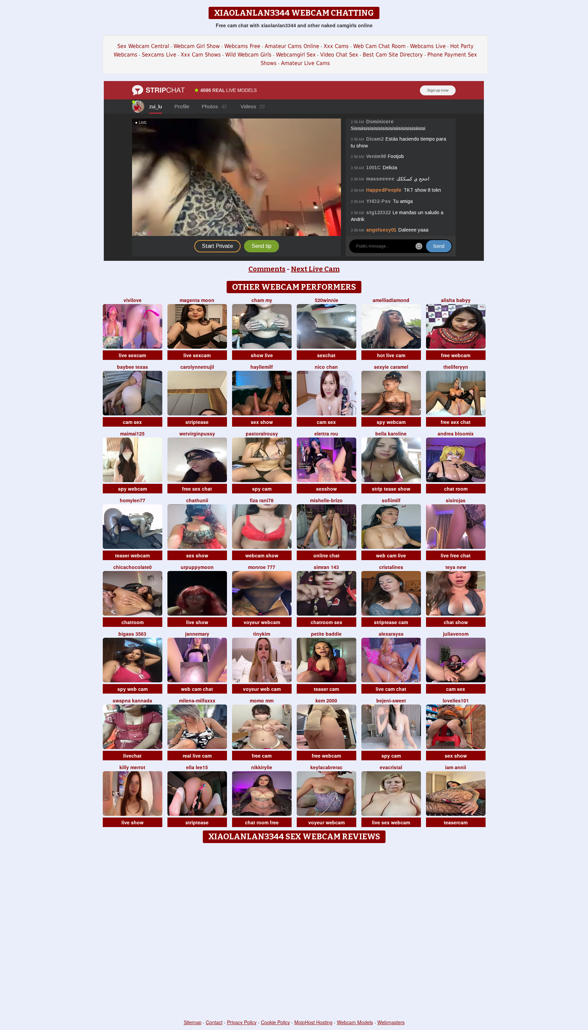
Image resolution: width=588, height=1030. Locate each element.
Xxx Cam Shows (201, 54)
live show (197, 622)
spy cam (262, 488)
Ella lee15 (197, 767)
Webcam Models (355, 1022)
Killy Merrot (132, 767)
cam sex (132, 421)
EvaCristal (391, 767)
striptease (197, 421)
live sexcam (132, 355)
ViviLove (133, 300)
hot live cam (391, 355)
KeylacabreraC (326, 767)
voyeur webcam (262, 622)
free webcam (455, 355)
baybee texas (132, 366)
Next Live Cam (315, 269)
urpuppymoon (197, 567)
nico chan (326, 366)
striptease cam (391, 622)
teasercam (456, 822)
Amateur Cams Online (292, 46)
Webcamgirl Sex (296, 54)
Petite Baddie (326, 633)
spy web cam (132, 688)
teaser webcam (132, 555)
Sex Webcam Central (143, 46)
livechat (132, 755)
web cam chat (197, 688)
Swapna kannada (132, 700)
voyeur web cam (262, 688)
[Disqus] (294, 931)
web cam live (391, 555)
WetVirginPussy (197, 433)
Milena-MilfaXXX (197, 700)
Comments (266, 269)
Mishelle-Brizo (326, 500)
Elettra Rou (326, 433)
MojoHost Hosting (313, 1022)
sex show (262, 421)
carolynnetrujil (197, 366)
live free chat (456, 555)
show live (262, 355)
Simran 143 (326, 567)
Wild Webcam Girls (248, 54)
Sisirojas (456, 500)
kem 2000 (326, 700)
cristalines (391, 567)
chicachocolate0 (132, 567)
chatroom (132, 622)
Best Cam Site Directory (393, 54)
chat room (456, 488)
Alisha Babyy (456, 300)
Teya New (455, 567)
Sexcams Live (159, 54)
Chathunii (197, 500)
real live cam (197, 755)
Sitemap (192, 1022)
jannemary (197, 633)
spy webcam (391, 421)
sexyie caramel (391, 366)
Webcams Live (428, 46)
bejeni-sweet (391, 700)
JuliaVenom (456, 633)
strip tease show (391, 488)
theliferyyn (455, 366)
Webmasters (391, 1022)
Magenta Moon (197, 300)
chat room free (262, 822)
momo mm (262, 700)
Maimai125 (132, 433)
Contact (214, 1022)
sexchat (326, 355)
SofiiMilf (391, 500)
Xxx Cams (336, 46)
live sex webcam (391, 822)
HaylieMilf (261, 366)
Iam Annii (455, 767)
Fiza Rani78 (262, 500)
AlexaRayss (391, 633)
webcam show (261, 555)
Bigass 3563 (132, 633)
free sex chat (456, 421)
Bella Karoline (391, 433)
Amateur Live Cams (305, 63)
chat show (456, 622)
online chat (326, 555)
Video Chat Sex (339, 54)
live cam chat (391, 688)
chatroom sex (326, 622)
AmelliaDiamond (391, 300)
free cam (262, 755)
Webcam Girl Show (197, 46)
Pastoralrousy (262, 433)
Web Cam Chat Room (379, 46)
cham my (261, 300)
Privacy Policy (242, 1022)
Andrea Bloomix (456, 433)
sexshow (326, 488)
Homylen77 (132, 500)
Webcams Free (242, 46)
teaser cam (326, 688)
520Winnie (326, 300)
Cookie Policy (275, 1022)
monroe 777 (261, 567)
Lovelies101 (456, 700)
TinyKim (261, 633)
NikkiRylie (261, 767)
